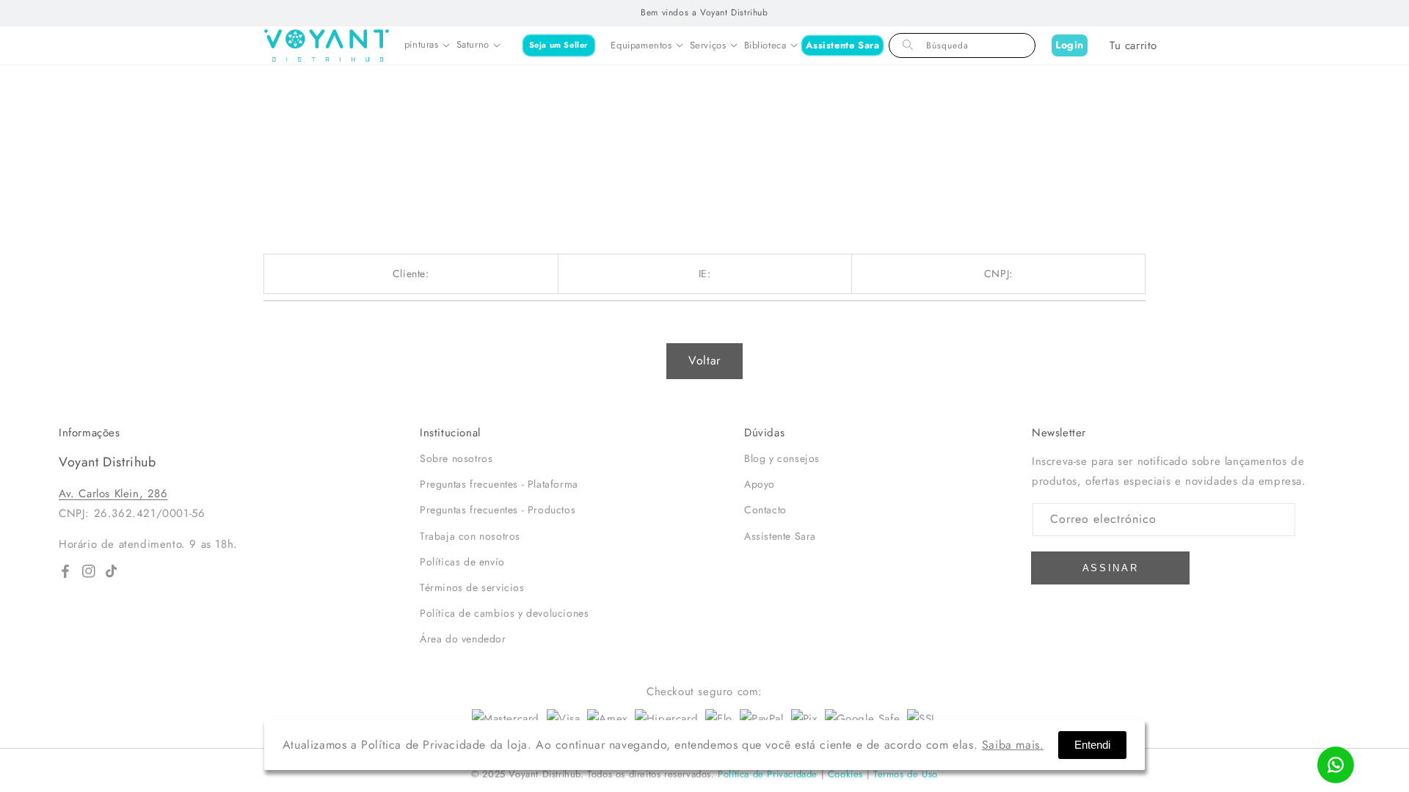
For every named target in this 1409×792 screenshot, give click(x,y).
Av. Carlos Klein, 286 (113, 493)
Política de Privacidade (768, 774)
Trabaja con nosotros (470, 536)
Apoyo (759, 484)
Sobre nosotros (456, 458)
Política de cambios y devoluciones (504, 613)
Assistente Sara (843, 45)
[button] (427, 45)
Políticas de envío (462, 561)
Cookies (845, 774)
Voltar (704, 360)
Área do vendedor (463, 638)
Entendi (1092, 744)
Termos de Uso (905, 774)
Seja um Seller (559, 45)
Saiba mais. (1013, 744)
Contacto (765, 509)
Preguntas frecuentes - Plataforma (499, 484)
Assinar (1110, 567)
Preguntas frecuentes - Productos (497, 509)
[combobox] (962, 45)
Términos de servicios (472, 587)
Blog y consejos (782, 458)
